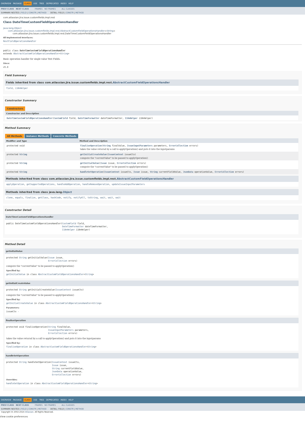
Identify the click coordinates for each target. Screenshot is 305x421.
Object (67, 192)
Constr (32, 13)
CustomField (61, 118)
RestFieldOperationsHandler (19, 41)
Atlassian (29, 412)
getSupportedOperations (40, 184)
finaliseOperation (91, 145)
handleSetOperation (91, 172)
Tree (41, 3)
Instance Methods (37, 136)
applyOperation (15, 184)
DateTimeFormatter (88, 118)
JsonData (188, 172)
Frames (39, 9)
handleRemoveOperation (95, 184)
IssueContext (115, 154)
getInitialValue (89, 163)
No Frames (50, 9)
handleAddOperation (68, 184)
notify (67, 197)
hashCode (56, 197)
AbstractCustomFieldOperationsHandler (36, 53)
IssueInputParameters (139, 145)
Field (24, 13)
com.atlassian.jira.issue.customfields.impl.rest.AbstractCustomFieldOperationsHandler (56, 31)
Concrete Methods (64, 136)
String (110, 31)
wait (102, 197)
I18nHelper (131, 118)
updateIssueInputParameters (128, 184)
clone (9, 197)
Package (17, 3)
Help (70, 3)
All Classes (68, 9)
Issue (103, 163)
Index (64, 3)
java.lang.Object (12, 28)
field (9, 88)
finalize (30, 197)
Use (35, 3)
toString (93, 197)
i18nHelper (21, 88)
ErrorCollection (178, 145)
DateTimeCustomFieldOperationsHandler (29, 118)
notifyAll (79, 197)
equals (19, 197)
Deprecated (52, 3)
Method (42, 13)
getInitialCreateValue (93, 154)
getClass (43, 197)
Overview (6, 3)
